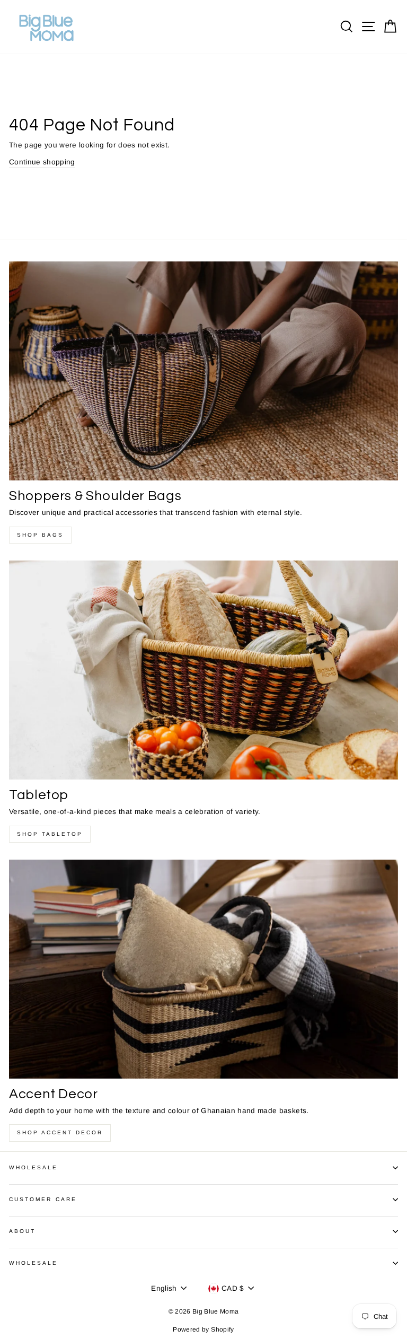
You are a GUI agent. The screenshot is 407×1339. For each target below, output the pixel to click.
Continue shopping (42, 162)
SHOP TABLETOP (50, 834)
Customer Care (43, 1199)
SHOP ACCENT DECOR (60, 1132)
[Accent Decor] (203, 969)
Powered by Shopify (203, 1329)
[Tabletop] (203, 670)
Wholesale (33, 1167)
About (22, 1231)
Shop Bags (40, 535)
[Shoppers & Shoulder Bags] (203, 370)
